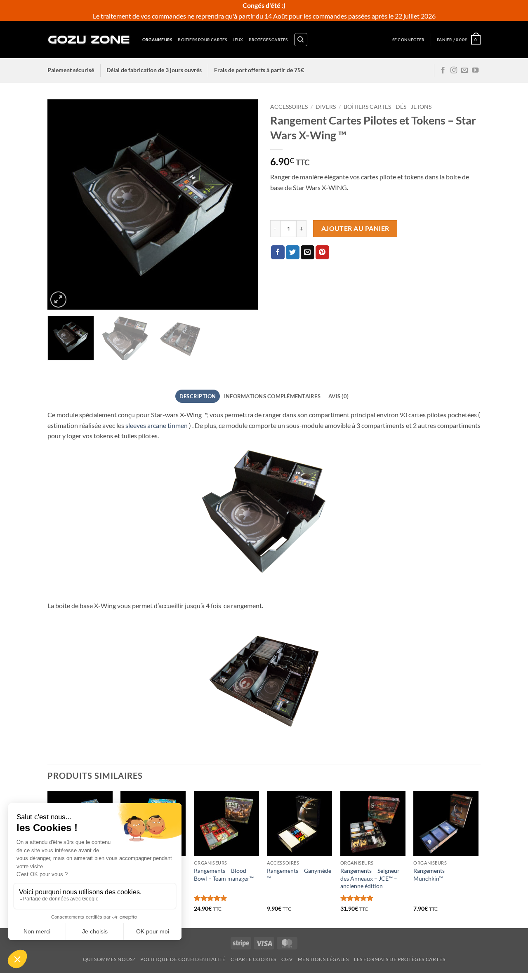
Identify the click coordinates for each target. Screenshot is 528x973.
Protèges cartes (268, 39)
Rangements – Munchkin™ (431, 874)
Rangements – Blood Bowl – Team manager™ (224, 874)
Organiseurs (157, 39)
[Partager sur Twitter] (292, 252)
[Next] (243, 204)
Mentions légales (323, 959)
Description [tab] (197, 396)
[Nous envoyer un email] (464, 70)
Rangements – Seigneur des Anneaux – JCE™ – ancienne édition (370, 878)
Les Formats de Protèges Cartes (399, 959)
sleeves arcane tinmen (156, 425)
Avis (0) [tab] (338, 396)
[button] (408, 39)
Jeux (238, 39)
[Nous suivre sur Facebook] (443, 70)
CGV (286, 959)
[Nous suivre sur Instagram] (453, 70)
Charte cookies (253, 959)
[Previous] (61, 204)
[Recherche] (300, 39)
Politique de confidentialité (183, 959)
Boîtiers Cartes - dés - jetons (387, 106)
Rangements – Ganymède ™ (299, 874)
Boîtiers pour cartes (202, 39)
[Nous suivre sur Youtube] (475, 70)
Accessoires (289, 106)
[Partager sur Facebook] (278, 252)
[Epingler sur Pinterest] (322, 252)
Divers (326, 106)
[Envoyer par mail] (307, 252)
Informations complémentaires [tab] (272, 396)
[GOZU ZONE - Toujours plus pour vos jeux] (88, 39)
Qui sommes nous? (109, 959)
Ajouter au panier (355, 228)
